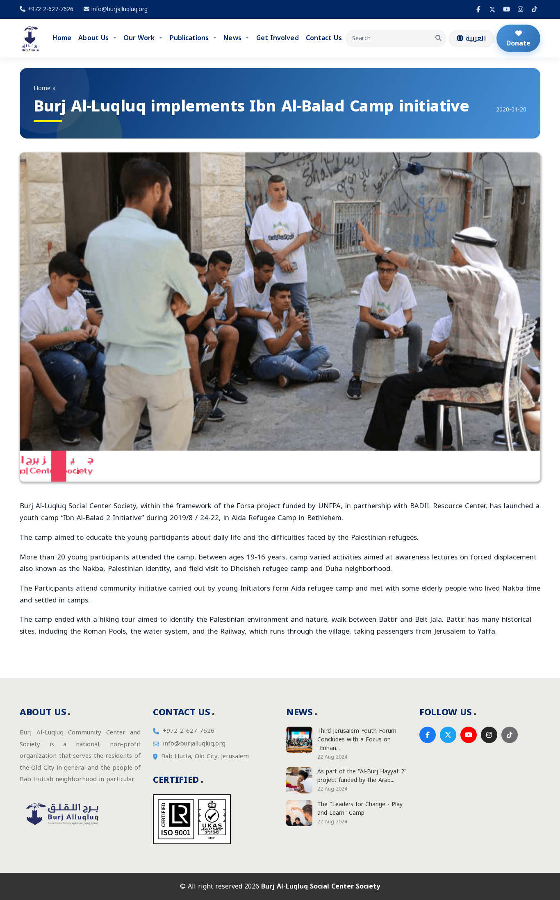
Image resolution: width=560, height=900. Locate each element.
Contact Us (324, 38)
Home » (45, 88)
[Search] (438, 38)
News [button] (233, 38)
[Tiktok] (534, 9)
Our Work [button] (140, 38)
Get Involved (277, 38)
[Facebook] (478, 9)
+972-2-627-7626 (188, 731)
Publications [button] (190, 38)
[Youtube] (506, 9)
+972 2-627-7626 (49, 9)
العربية (474, 38)
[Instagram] (520, 9)
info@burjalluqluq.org (119, 9)
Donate (518, 43)
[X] (492, 9)
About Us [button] (94, 38)
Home (61, 38)
